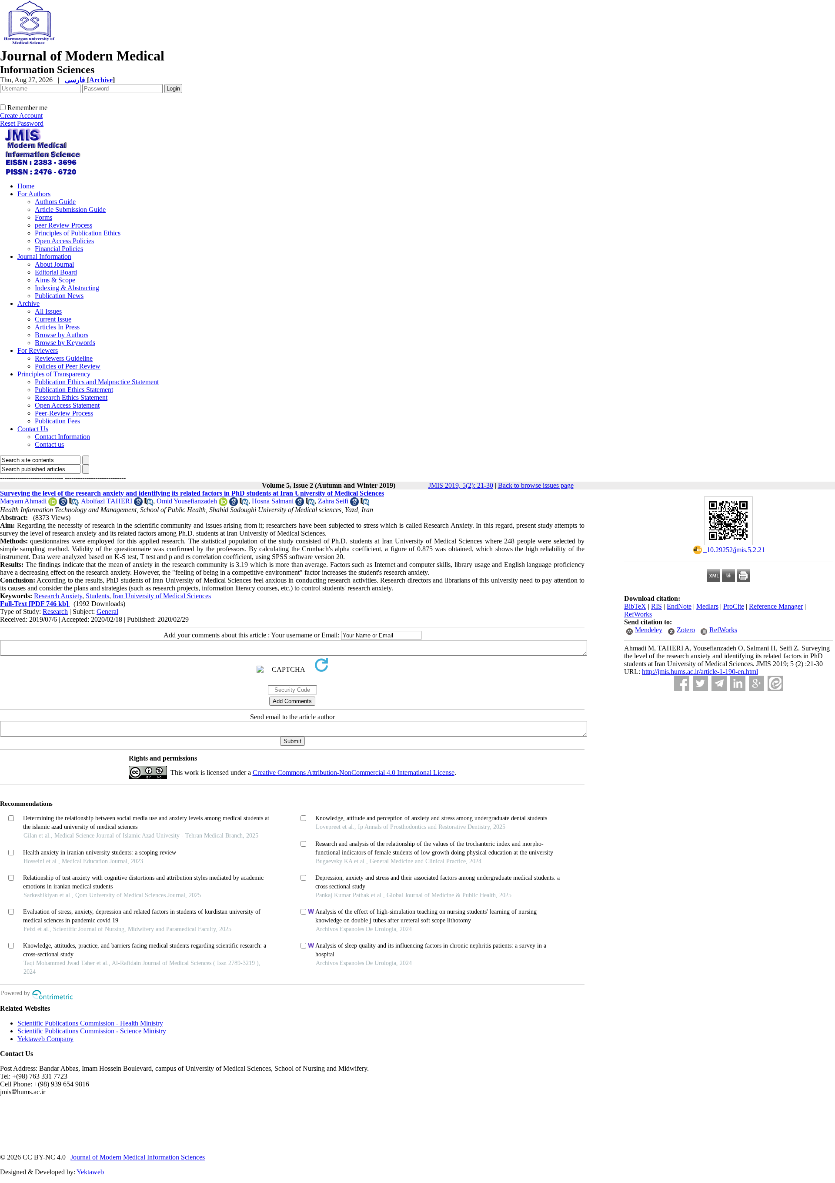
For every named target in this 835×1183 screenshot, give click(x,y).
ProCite (733, 606)
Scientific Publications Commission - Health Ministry (90, 1023)
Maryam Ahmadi (23, 501)
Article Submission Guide (70, 209)
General (107, 611)
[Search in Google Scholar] (63, 503)
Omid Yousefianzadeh (187, 501)
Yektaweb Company (45, 1038)
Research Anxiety (58, 596)
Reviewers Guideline (64, 358)
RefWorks (638, 614)
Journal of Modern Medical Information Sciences (137, 1157)
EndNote (679, 606)
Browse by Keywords (65, 342)
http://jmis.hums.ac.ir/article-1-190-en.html (700, 671)
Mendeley (648, 629)
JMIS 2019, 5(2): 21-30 (460, 485)
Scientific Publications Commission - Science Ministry (91, 1031)
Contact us (49, 444)
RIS (656, 606)
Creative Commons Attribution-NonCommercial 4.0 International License (353, 772)
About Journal (54, 264)
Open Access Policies (64, 241)
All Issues (48, 311)
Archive (28, 303)
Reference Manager (776, 606)
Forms (43, 217)
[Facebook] (681, 683)
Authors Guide (55, 201)
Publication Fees (57, 421)
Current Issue (53, 319)
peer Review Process (63, 225)
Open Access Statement (67, 405)
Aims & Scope (55, 280)
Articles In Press (57, 327)
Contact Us (32, 428)
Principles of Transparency (53, 374)
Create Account (21, 115)
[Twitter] (700, 683)
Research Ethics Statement (71, 397)
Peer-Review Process (64, 413)
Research (55, 611)
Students (97, 596)
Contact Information (62, 436)
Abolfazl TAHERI (106, 501)
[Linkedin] (737, 683)
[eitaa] (775, 683)
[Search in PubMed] (73, 503)
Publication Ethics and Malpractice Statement (97, 381)
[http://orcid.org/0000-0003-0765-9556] (52, 503)
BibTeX (635, 606)
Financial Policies (59, 248)
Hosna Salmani (273, 501)
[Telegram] (719, 683)
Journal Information (44, 256)
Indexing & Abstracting (67, 288)
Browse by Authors (61, 334)
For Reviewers (37, 350)
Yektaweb (90, 1172)
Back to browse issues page (536, 485)
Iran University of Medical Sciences (162, 596)
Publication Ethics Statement (74, 389)
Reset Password (21, 123)
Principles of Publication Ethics (77, 233)
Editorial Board (56, 272)
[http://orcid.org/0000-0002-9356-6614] (223, 503)
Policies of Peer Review (67, 366)
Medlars (707, 606)
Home (25, 186)
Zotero (686, 629)
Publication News (59, 295)
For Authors (33, 194)
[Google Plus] (756, 683)
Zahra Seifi (333, 501)
